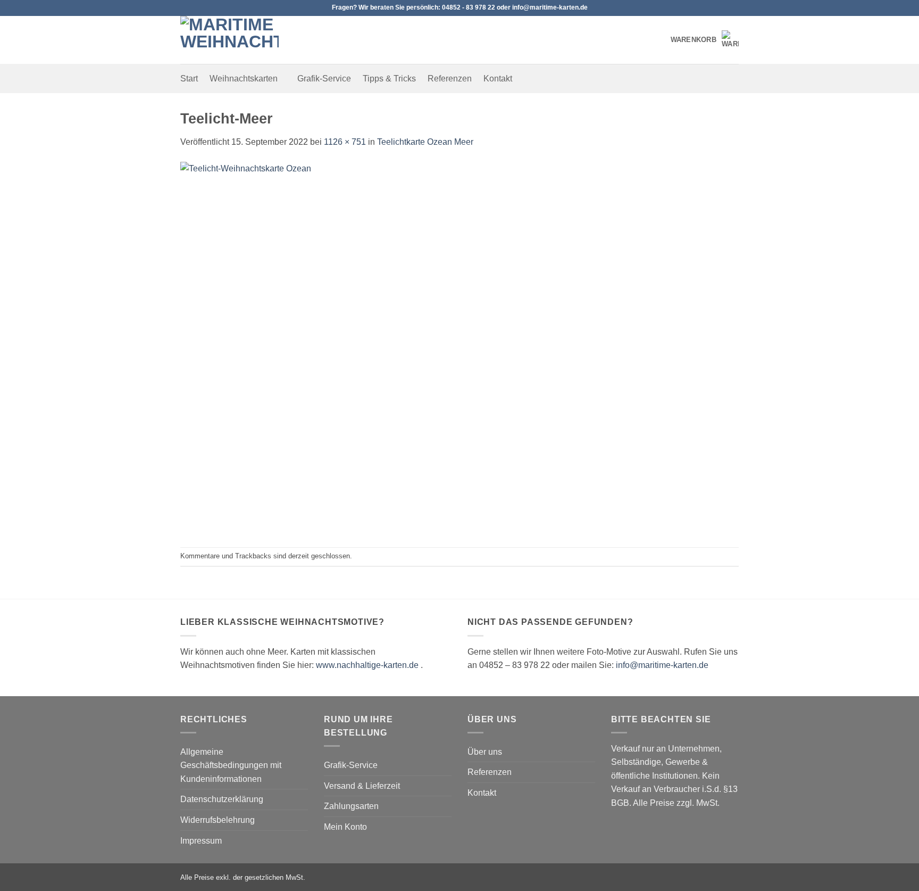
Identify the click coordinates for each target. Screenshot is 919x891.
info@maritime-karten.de (662, 665)
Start (189, 78)
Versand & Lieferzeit (362, 785)
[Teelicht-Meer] (459, 347)
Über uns (484, 751)
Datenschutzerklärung (221, 799)
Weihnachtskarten (244, 78)
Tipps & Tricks (389, 78)
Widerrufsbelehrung (217, 819)
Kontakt (497, 78)
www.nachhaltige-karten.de (367, 665)
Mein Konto (345, 826)
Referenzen (450, 78)
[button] (705, 40)
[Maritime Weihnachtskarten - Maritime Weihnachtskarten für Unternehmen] (233, 40)
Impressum (201, 840)
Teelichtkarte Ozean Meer (425, 141)
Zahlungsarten (351, 806)
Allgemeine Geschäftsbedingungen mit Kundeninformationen (230, 765)
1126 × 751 (345, 141)
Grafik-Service (324, 78)
